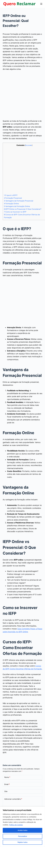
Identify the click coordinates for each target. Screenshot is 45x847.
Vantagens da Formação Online (17, 206)
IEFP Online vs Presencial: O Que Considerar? (22, 209)
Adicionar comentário (13, 799)
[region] (22, 827)
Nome (7, 777)
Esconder (28, 145)
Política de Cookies (16, 825)
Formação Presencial (13, 198)
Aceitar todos (22, 830)
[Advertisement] (22, 96)
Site (5, 791)
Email (7, 784)
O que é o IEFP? (10, 195)
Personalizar (22, 836)
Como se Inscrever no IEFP (15, 212)
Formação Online (11, 203)
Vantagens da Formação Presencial (18, 201)
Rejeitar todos (23, 842)
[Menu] (41, 4)
